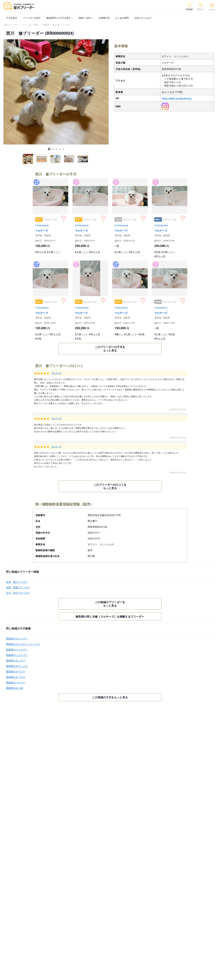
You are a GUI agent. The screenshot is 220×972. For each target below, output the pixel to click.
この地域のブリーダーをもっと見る (110, 603)
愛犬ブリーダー (11, 24)
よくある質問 (122, 17)
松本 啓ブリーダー (17, 582)
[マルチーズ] (50, 219)
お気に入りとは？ (143, 17)
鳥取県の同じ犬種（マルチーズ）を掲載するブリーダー (110, 616)
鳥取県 (46, 24)
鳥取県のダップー (15, 660)
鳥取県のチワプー (15, 671)
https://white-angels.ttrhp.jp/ (177, 98)
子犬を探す (11, 17)
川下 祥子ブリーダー (18, 593)
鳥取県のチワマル (15, 677)
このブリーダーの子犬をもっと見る (110, 348)
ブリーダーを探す (32, 17)
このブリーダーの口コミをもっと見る (110, 486)
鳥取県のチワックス (17, 666)
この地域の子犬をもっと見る (110, 697)
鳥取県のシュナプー (17, 655)
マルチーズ (56, 372)
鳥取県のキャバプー (17, 638)
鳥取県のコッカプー (17, 649)
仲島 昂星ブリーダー (18, 587)
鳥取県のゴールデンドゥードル (23, 644)
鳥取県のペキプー (15, 682)
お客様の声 (104, 17)
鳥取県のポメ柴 (14, 688)
